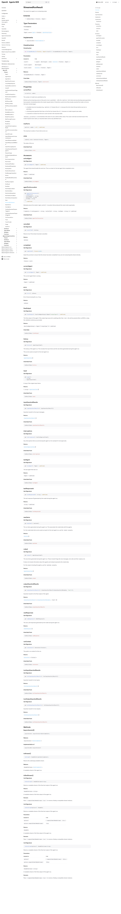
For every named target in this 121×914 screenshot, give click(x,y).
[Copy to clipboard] (89, 52)
